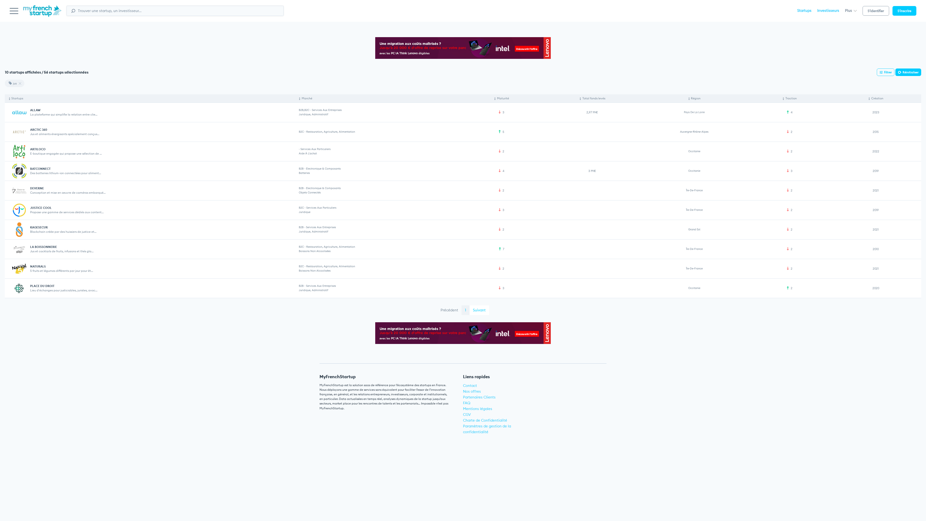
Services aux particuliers (315, 149)
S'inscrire (904, 11)
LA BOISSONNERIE (43, 247)
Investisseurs (828, 10)
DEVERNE (37, 188)
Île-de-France (694, 190)
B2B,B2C (304, 110)
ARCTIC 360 (38, 129)
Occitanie (694, 151)
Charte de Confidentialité (485, 420)
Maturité (503, 98)
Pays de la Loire (694, 112)
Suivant (479, 310)
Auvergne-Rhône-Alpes (694, 131)
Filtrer (888, 72)
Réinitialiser (911, 72)
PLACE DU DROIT (42, 286)
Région (696, 98)
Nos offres (472, 391)
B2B (301, 168)
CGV (467, 414)
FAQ (466, 403)
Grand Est (694, 229)
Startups (804, 10)
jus (15, 83)
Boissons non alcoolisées (315, 251)
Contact (470, 385)
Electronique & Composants (323, 168)
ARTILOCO (38, 149)
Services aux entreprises (327, 110)
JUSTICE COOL (41, 208)
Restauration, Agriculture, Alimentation (330, 131)
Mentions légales (477, 408)
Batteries (304, 173)
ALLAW (35, 110)
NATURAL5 (38, 266)
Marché (307, 98)
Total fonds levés (593, 98)
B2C (301, 131)
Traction (791, 98)
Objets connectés (310, 192)
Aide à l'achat (308, 153)
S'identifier (876, 11)
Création (877, 98)
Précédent (449, 310)
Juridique (304, 212)
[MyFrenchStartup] (42, 13)
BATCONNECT (40, 169)
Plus (849, 10)
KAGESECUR (39, 227)
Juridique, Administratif (313, 114)
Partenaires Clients (479, 397)
